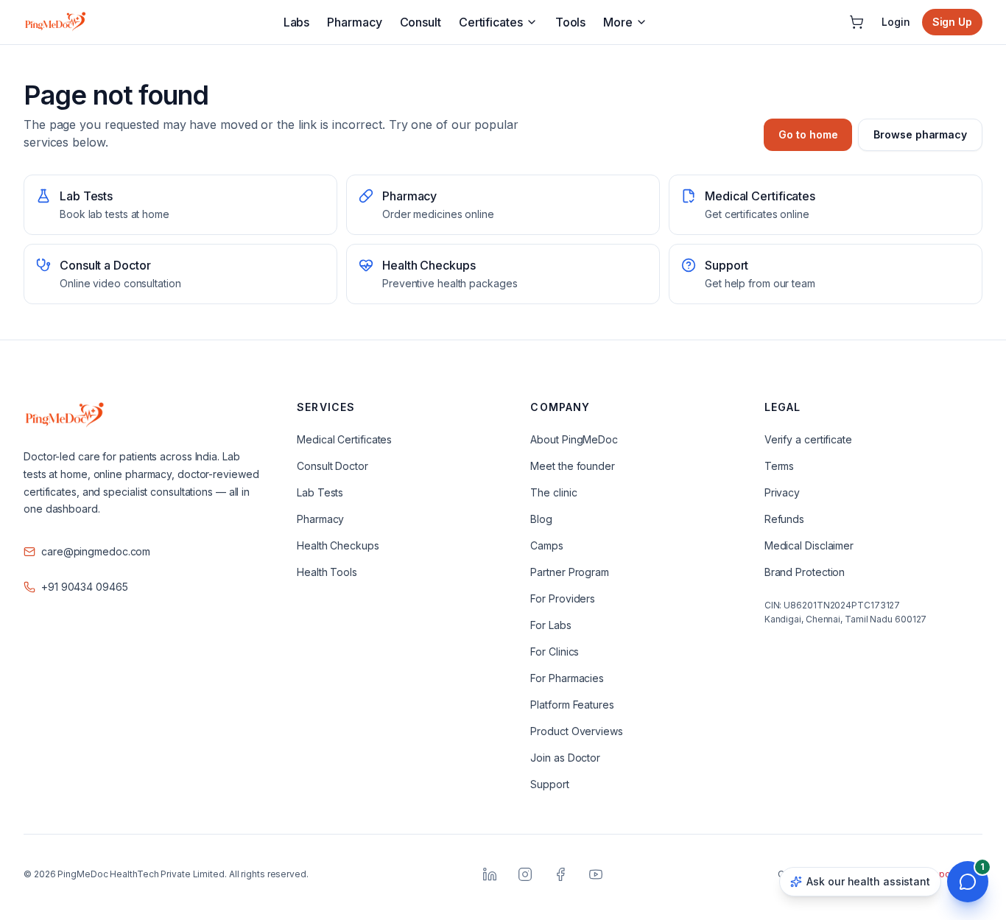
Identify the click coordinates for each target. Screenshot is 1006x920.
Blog (541, 519)
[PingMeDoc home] (55, 22)
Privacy (782, 492)
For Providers (562, 598)
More (618, 22)
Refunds (784, 519)
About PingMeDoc (574, 439)
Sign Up (952, 21)
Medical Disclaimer (809, 545)
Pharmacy (354, 22)
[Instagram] (525, 874)
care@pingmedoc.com (95, 551)
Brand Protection (804, 572)
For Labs (550, 625)
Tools (570, 22)
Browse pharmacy (920, 134)
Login (896, 21)
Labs (297, 22)
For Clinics (554, 651)
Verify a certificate (808, 439)
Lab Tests (320, 492)
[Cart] (856, 22)
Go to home (807, 134)
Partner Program (569, 572)
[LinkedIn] (490, 874)
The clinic (553, 492)
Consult (420, 22)
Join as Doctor (565, 757)
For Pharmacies (567, 678)
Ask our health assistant (868, 881)
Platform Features (571, 704)
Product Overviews (576, 731)
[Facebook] (560, 874)
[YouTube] (596, 874)
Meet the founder (572, 466)
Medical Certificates (344, 439)
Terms (779, 466)
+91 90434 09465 (84, 586)
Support (549, 784)
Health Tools (327, 572)
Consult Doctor (332, 466)
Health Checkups (338, 545)
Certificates (491, 22)
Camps (546, 545)
